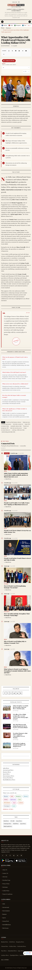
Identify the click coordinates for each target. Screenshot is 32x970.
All (29, 25)
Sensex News (19, 821)
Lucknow (20, 802)
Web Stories (5, 928)
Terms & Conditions (7, 894)
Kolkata (6, 799)
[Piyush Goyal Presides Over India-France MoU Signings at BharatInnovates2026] (17, 492)
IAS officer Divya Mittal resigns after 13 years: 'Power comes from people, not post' (20, 717)
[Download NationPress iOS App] (21, 860)
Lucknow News (5, 955)
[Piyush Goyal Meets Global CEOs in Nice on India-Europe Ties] (17, 519)
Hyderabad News (21, 946)
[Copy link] (3, 54)
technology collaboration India (18, 430)
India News (6, 768)
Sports (4, 918)
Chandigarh (7, 806)
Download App (6, 880)
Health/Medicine (6, 925)
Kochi (13, 806)
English (14, 2)
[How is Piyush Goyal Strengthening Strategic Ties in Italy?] (17, 575)
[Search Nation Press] (30, 22)
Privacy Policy (5, 884)
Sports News (6, 774)
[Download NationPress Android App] (7, 860)
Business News (7, 772)
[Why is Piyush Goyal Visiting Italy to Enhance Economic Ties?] (17, 630)
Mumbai (6, 796)
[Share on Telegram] (22, 50)
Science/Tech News (8, 778)
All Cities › (5, 960)
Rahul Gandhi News (8, 826)
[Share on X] (12, 50)
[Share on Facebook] (15, 50)
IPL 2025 (12, 821)
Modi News (6, 821)
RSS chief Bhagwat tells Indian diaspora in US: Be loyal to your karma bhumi (20, 726)
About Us (4, 870)
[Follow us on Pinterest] (20, 693)
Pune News (4, 951)
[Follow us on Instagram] (10, 693)
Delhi (12, 796)
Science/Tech (5, 921)
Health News (15, 823)
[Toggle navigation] (2, 22)
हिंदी (19, 2)
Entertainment (6, 911)
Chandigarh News (14, 955)
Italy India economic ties (18, 424)
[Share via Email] (26, 50)
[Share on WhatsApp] (9, 50)
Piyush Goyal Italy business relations (13, 422)
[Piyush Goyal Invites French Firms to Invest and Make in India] (17, 547)
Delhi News (12, 942)
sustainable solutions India (16, 426)
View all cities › (8, 809)
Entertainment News (8, 776)
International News (8, 770)
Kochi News (23, 955)
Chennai (26, 796)
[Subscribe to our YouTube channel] (14, 693)
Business (6, 611)
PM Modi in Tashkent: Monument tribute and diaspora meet (19, 745)
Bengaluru (18, 796)
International (5, 907)
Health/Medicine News (9, 780)
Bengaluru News (20, 942)
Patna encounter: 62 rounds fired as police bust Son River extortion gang (20, 707)
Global (6, 584)
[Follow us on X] (7, 693)
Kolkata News (12, 946)
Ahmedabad (7, 802)
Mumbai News (4, 942)
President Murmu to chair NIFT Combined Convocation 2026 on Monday (20, 735)
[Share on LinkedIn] (19, 50)
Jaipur (14, 802)
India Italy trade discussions (16, 428)
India (5, 471)
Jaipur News (21, 951)
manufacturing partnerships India (8, 432)
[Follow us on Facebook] (4, 693)
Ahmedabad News (12, 951)
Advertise (4, 877)
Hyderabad (13, 799)
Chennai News (4, 946)
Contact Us (5, 873)
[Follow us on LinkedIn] (17, 693)
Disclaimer (5, 887)
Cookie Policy (5, 891)
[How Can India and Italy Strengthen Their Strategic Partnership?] (17, 603)
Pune (19, 799)
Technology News (7, 823)
